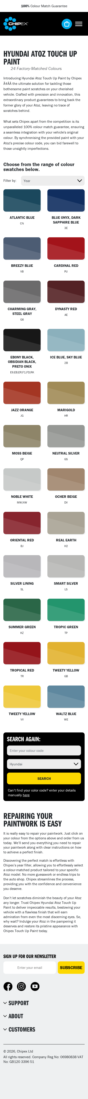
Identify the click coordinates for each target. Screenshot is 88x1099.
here (26, 795)
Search (44, 778)
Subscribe (71, 967)
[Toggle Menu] (78, 24)
